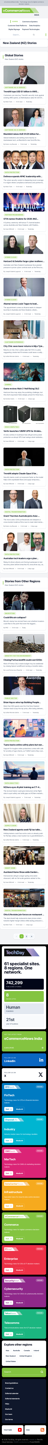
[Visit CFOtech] (17, 1087)
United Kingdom (25, 1356)
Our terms (9, 1419)
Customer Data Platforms (17, 25)
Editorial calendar (12, 1393)
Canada (27, 1350)
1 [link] (21, 936)
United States (11, 1361)
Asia (7, 1350)
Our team (8, 1414)
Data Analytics (34, 25)
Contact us (9, 1388)
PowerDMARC (35, 1442)
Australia (16, 1350)
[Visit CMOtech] (17, 1151)
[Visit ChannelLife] (17, 1120)
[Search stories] (42, 1372)
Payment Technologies (30, 29)
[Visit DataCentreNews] (17, 1184)
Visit (7, 1109)
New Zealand (10, 1356)
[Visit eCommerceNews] (17, 1216)
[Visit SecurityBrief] (17, 1281)
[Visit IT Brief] (17, 1249)
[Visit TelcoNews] (17, 1313)
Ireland (36, 1350)
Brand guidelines (11, 1383)
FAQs (7, 1404)
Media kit (19, 1109)
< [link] (16, 936)
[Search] (33, 34)
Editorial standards (12, 1399)
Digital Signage (14, 29)
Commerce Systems (30, 22)
